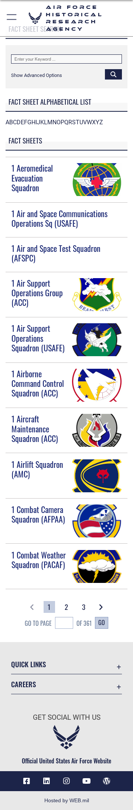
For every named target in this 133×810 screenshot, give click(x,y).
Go (101, 622)
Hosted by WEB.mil (66, 800)
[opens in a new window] (46, 781)
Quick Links (28, 664)
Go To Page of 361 (58, 623)
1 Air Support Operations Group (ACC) (37, 292)
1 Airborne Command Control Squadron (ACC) (37, 383)
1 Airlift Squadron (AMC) (37, 469)
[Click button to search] (113, 74)
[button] (12, 18)
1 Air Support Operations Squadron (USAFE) (38, 338)
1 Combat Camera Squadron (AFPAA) (38, 514)
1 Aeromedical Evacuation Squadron (32, 177)
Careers (23, 684)
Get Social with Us (66, 717)
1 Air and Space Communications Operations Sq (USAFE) (59, 218)
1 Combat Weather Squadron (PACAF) (38, 559)
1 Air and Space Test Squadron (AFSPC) (55, 253)
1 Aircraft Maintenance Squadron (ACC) (34, 428)
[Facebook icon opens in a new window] (26, 781)
